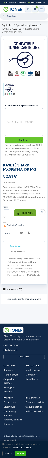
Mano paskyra (10, 374)
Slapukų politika (33, 406)
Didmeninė (31, 374)
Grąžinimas (9, 406)
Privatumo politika (34, 402)
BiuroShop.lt (31, 379)
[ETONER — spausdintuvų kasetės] (12, 9)
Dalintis (14, 233)
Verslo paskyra (33, 370)
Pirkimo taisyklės (34, 411)
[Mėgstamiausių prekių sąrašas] (28, 9)
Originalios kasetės (8, 381)
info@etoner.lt (10, 350)
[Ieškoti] (4, 16)
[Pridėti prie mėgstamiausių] (42, 212)
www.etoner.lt (9, 440)
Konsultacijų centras (9, 413)
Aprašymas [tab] (15, 246)
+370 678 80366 (36, 2)
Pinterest (29, 233)
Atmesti (8, 453)
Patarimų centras (12, 419)
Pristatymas (9, 402)
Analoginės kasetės (9, 389)
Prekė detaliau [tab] (17, 251)
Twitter (21, 233)
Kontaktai (8, 370)
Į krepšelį (25, 214)
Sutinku (20, 453)
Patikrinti (24, 140)
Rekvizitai (24, 357)
